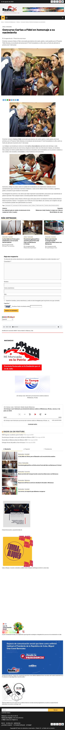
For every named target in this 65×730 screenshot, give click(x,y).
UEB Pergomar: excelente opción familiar (12, 435)
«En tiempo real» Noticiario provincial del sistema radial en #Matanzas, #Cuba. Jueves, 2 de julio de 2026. (33, 420)
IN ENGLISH (9, 723)
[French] (7, 317)
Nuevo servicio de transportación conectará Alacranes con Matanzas (53, 241)
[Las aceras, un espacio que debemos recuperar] (9, 491)
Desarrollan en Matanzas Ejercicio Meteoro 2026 (14, 440)
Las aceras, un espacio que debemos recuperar (31, 491)
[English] (5, 317)
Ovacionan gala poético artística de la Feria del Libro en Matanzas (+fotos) (31, 241)
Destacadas (9, 26)
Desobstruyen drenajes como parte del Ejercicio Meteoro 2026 (18, 437)
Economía (53, 236)
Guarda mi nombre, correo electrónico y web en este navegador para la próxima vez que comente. (33, 300)
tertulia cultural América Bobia (52, 205)
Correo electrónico (9, 288)
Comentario (7, 261)
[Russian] (12, 317)
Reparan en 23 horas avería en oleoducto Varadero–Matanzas (36, 482)
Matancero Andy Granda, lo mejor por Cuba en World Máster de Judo (49, 210)
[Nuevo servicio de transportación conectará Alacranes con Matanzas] (54, 227)
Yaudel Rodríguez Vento (51, 247)
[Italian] (10, 317)
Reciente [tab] (8, 449)
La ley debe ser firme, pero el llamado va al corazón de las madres (10, 240)
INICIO (3, 723)
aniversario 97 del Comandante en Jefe (22, 205)
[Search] (63, 17)
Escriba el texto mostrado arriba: (21, 306)
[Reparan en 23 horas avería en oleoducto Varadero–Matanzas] (9, 482)
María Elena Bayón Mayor (20, 38)
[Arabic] (2, 317)
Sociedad (10, 236)
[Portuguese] (11, 317)
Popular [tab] (27, 449)
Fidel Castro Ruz (40, 205)
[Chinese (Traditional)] (4, 317)
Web (5, 294)
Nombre (6, 281)
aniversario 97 (8, 205)
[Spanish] (14, 317)
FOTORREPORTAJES (19, 725)
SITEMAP (29, 725)
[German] (8, 317)
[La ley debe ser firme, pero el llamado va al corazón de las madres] (11, 227)
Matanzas (27, 480)
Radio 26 (38, 728)
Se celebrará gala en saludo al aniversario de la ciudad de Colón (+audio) (16, 210)
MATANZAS (17, 723)
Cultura (4, 26)
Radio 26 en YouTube (14, 432)
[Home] (3, 18)
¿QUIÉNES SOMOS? (6, 725)
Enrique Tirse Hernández (9, 246)
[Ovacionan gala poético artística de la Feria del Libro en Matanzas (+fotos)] (32, 227)
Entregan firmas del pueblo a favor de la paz (13, 442)
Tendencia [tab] (48, 449)
